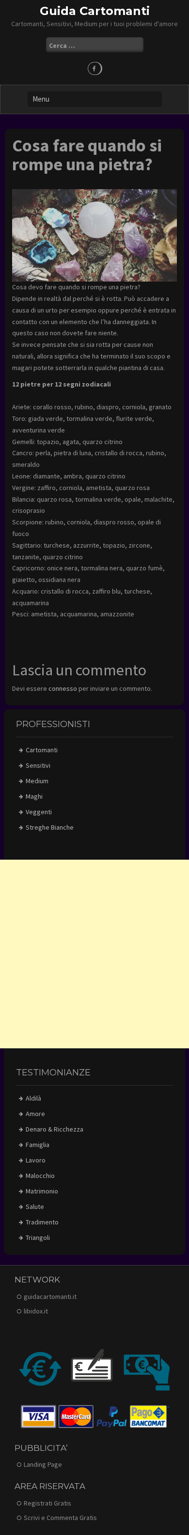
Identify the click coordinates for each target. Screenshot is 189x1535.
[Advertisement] (94, 954)
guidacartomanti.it (50, 1296)
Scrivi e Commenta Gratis (60, 1517)
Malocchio (40, 1175)
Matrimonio (42, 1191)
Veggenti (39, 811)
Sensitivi (38, 765)
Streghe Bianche (50, 827)
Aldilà (33, 1098)
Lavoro (36, 1160)
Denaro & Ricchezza (54, 1129)
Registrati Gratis (47, 1503)
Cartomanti (42, 749)
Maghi (34, 796)
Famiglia (37, 1144)
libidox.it (36, 1311)
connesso (62, 688)
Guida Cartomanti (95, 11)
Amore (35, 1113)
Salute (35, 1206)
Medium (37, 780)
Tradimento (42, 1222)
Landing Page (43, 1464)
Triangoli (38, 1237)
